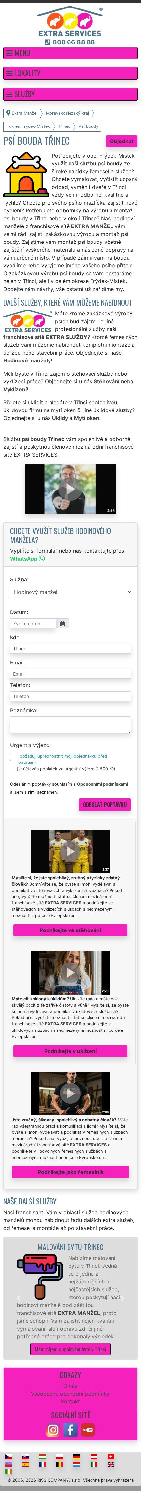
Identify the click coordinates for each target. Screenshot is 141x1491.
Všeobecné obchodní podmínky (70, 1393)
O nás (70, 1385)
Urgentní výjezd (30, 745)
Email (17, 662)
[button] (70, 53)
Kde (14, 637)
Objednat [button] (121, 141)
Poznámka (23, 710)
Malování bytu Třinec (70, 1246)
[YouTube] (88, 1429)
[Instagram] (53, 1429)
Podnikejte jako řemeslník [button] (71, 1172)
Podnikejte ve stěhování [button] (70, 930)
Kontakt (70, 1401)
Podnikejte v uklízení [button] (70, 1051)
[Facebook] (70, 1429)
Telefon (19, 685)
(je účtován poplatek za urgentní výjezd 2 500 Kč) (66, 768)
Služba (18, 579)
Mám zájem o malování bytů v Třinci (70, 1349)
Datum (18, 612)
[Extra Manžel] (70, 20)
